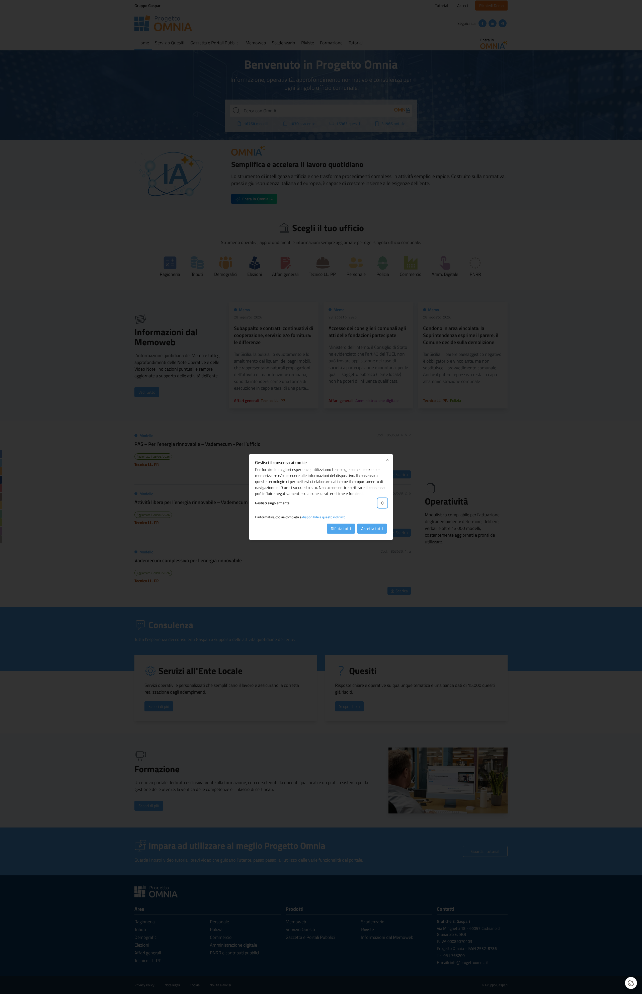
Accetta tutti (372, 529)
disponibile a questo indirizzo (323, 517)
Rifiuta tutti (341, 529)
